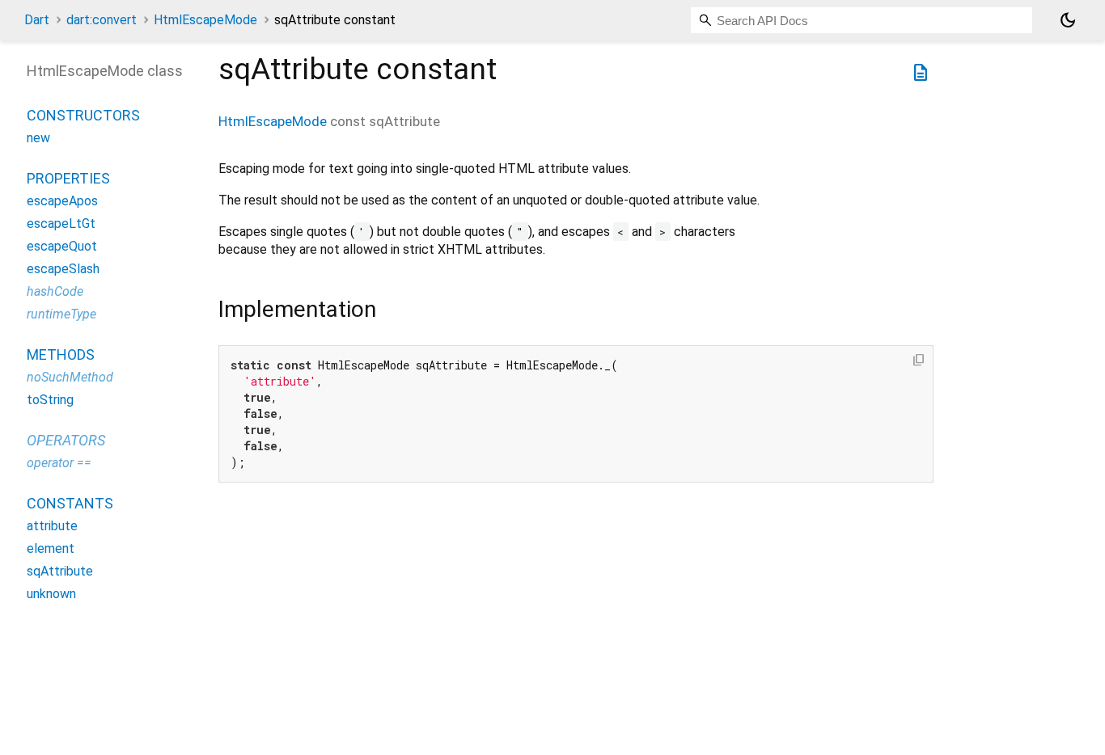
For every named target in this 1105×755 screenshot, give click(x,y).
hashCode (55, 291)
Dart (36, 19)
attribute (52, 526)
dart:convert (101, 19)
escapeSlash (63, 268)
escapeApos (62, 201)
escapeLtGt (61, 223)
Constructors (83, 115)
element (50, 548)
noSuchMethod (70, 377)
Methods (61, 354)
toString (50, 399)
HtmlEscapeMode (205, 19)
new (38, 138)
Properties (68, 178)
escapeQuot (62, 246)
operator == (59, 462)
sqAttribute (60, 571)
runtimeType (61, 314)
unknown (51, 593)
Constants (70, 503)
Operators (66, 440)
